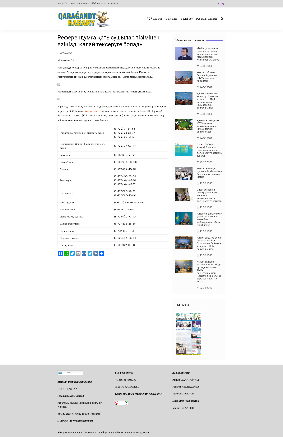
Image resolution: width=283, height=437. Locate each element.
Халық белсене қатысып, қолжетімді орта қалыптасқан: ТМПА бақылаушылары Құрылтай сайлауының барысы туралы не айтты (209, 271)
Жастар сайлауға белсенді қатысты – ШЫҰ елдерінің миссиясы (208, 76)
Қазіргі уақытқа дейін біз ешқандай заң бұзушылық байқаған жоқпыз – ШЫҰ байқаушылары (209, 243)
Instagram (223, 3)
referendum (92, 111)
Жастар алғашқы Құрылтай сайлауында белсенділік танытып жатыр (209, 172)
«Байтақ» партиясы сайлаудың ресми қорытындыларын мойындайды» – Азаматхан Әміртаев (208, 54)
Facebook (218, 3)
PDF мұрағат (98, 3)
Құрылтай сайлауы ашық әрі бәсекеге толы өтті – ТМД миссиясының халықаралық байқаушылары (207, 100)
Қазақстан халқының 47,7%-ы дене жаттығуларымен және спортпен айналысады (208, 126)
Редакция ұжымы (79, 3)
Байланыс (113, 3)
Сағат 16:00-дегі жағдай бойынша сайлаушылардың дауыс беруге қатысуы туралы (209, 150)
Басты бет (62, 3)
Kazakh (66, 372)
